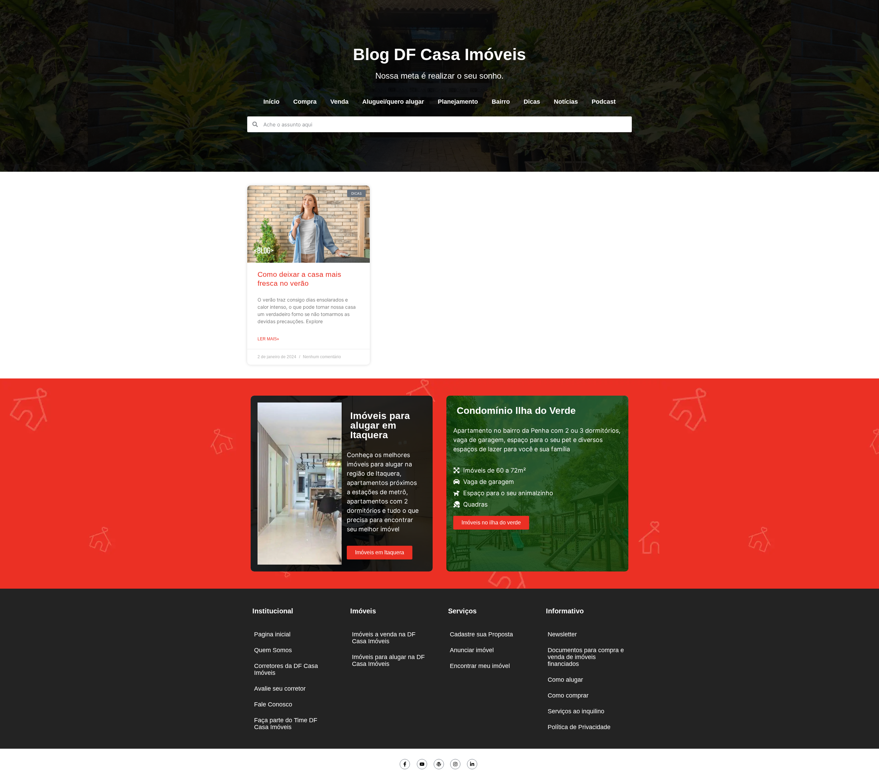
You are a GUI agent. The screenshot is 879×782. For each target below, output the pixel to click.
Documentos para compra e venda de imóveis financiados (586, 657)
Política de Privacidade (579, 727)
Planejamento (458, 101)
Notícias (566, 101)
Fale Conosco (273, 704)
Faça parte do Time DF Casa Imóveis (285, 723)
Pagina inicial (272, 634)
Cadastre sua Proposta (481, 634)
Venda (339, 101)
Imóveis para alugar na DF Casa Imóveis (388, 660)
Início (271, 101)
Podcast (604, 101)
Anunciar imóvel (472, 650)
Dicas (532, 101)
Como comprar (568, 695)
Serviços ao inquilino (576, 711)
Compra (305, 101)
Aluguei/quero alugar (393, 101)
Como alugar (565, 679)
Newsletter (562, 634)
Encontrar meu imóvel (480, 665)
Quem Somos (273, 650)
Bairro (501, 101)
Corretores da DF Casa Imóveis (286, 669)
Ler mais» (268, 339)
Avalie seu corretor (280, 688)
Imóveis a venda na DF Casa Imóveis (383, 638)
